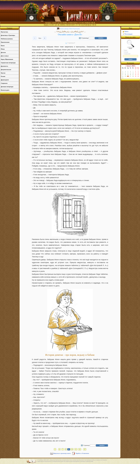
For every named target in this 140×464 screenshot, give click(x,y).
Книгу (125, 50)
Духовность (4, 66)
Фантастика (4, 32)
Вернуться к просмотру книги (62, 453)
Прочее (3, 73)
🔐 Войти (125, 31)
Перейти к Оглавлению (82, 453)
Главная (9, 28)
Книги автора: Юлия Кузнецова (70, 28)
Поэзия (3, 76)
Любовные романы (7, 39)
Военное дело (5, 90)
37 (84, 449)
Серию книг (127, 54)
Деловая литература (7, 86)
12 (79, 449)
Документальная (6, 69)
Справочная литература (8, 63)
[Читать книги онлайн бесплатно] (70, 21)
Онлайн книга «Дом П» (70, 34)
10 (72, 449)
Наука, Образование (7, 59)
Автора (126, 52)
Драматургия (5, 80)
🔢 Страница (83, 38)
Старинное (4, 83)
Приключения (5, 42)
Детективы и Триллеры (8, 35)
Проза (2, 45)
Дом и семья (5, 56)
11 (75, 449)
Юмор (3, 49)
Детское (3, 52)
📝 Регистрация (127, 34)
